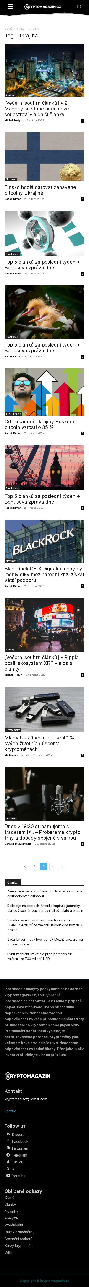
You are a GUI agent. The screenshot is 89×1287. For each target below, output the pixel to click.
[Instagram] (8, 1148)
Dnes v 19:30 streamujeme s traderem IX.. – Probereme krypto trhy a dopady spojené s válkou (42, 832)
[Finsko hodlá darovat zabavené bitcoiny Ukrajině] (44, 156)
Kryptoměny (13, 729)
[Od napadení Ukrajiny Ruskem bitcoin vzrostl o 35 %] (44, 392)
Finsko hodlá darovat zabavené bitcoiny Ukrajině (40, 190)
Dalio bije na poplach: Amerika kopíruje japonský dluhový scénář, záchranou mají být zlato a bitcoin (45, 908)
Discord (18, 1134)
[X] (8, 1169)
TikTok (17, 1162)
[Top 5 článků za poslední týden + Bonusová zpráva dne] (44, 233)
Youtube (19, 1176)
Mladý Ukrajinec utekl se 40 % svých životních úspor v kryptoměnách (39, 743)
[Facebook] (8, 1141)
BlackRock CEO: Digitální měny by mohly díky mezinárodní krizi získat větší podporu (44, 574)
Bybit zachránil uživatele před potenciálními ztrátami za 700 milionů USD (40, 956)
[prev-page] (25, 866)
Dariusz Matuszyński (18, 843)
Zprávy (10, 95)
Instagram (20, 1148)
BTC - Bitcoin (13, 413)
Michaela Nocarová (17, 755)
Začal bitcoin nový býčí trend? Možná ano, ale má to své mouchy (45, 941)
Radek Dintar (13, 198)
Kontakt (10, 1111)
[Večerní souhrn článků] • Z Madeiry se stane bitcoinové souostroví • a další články (37, 108)
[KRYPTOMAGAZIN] (42, 7)
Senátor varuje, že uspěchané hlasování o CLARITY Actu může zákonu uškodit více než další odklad (45, 925)
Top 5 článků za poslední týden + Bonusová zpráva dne (42, 265)
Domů (9, 28)
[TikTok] (8, 1162)
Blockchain (12, 254)
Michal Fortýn (13, 120)
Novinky (11, 179)
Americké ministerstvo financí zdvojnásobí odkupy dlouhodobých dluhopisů (45, 893)
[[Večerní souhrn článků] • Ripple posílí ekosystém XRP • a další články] (44, 625)
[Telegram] (8, 1155)
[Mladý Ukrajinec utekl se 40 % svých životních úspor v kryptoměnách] (44, 709)
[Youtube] (8, 1175)
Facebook (20, 1141)
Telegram (19, 1155)
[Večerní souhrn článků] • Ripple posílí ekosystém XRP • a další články (42, 663)
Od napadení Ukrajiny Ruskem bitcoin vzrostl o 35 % (39, 424)
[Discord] (8, 1134)
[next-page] (62, 866)
